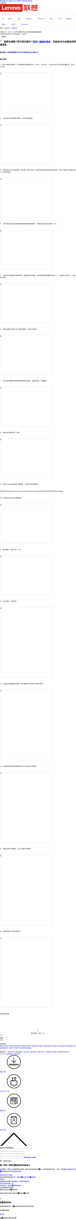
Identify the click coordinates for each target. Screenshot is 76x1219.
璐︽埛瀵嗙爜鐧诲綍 (23, 1181)
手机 (59, 18)
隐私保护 (33, 1052)
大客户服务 (16, 1)
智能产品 (69, 18)
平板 (51, 18)
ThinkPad (29, 18)
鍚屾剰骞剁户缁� (6, 1175)
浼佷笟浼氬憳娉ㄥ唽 (6, 1183)
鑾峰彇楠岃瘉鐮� (30, 1157)
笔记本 (10, 18)
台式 (19, 18)
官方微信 (23, 1)
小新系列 (14, 28)
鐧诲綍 (2, 1179)
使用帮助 (10, 1054)
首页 (3, 18)
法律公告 (26, 1052)
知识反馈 (17, 1054)
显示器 (13, 24)
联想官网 (29, 1)
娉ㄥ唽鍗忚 (18, 1177)
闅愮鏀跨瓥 (31, 1177)
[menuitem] (3, 18)
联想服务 (3, 1)
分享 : (2, 1040)
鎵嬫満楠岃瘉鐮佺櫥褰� (8, 1181)
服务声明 (40, 1052)
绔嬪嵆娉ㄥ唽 (4, 1185)
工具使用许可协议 (51, 1052)
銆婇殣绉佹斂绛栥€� (14, 1171)
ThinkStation (24, 24)
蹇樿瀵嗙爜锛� (15, 1185)
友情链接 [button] (2, 1054)
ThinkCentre (40, 18)
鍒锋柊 (2, 1214)
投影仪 (4, 24)
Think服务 (9, 1)
